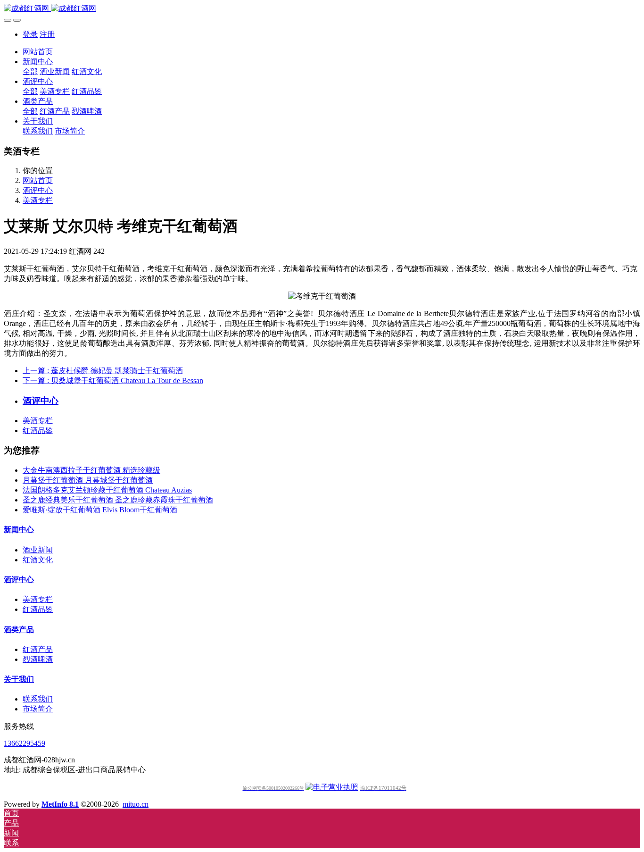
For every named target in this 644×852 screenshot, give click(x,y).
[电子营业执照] (331, 787)
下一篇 (113, 380)
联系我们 (38, 699)
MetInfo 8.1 (60, 804)
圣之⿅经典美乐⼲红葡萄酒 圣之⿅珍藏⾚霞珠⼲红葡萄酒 (118, 500)
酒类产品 (19, 630)
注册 (47, 34)
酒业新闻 (38, 550)
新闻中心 (19, 530)
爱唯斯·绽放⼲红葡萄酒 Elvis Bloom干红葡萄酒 (100, 510)
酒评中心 (38, 190)
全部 (30, 71)
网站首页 (38, 52)
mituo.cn (136, 804)
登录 (30, 34)
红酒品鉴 (38, 430)
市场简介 (38, 709)
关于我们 (19, 679)
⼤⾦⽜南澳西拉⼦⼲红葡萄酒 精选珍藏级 (91, 470)
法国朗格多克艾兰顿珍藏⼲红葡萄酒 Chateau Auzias (107, 490)
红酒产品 (38, 649)
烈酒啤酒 (38, 659)
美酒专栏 (38, 200)
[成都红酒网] (322, 9)
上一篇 (103, 371)
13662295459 (24, 743)
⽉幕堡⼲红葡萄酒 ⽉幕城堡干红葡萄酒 (88, 480)
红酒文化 (38, 560)
